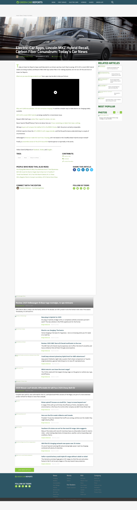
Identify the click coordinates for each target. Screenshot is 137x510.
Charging (55, 478)
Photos (69, 478)
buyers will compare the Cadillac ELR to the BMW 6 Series (39, 127)
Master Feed (83, 480)
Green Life (99, 2)
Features (55, 496)
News (53, 2)
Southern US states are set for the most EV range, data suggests (63, 428)
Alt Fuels (55, 492)
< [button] (114, 112)
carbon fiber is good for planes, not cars (43, 119)
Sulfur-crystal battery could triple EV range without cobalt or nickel (64, 456)
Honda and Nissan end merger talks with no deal (116, 74)
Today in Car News (27, 15)
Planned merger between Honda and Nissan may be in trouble (115, 81)
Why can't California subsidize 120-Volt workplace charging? (34, 108)
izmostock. (80, 499)
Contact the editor (68, 161)
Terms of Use (98, 485)
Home (17, 15)
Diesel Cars (56, 494)
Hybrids (83, 2)
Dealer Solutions (71, 487)
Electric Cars (73, 2)
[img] (74, 169)
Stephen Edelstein (26, 56)
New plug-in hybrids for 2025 (51, 317)
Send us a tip (67, 156)
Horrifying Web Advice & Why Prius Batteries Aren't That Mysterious (37, 169)
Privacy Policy (98, 492)
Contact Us (97, 480)
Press (95, 483)
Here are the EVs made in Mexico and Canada (57, 415)
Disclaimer (97, 487)
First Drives (62, 2)
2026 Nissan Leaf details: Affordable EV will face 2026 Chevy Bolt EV (45, 387)
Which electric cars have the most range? (55, 369)
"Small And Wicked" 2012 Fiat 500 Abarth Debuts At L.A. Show (35, 174)
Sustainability (56, 483)
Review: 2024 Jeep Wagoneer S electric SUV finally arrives (113, 87)
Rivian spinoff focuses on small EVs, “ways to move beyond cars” (64, 402)
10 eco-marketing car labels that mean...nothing (65, 123)
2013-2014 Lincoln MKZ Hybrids (26, 115)
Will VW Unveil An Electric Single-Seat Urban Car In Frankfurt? (35, 172)
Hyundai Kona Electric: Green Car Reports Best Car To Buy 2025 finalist (113, 100)
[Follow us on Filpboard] (88, 188)
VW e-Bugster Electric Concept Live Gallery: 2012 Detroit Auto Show (37, 177)
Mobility (55, 480)
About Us (96, 478)
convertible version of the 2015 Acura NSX (35, 141)
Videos (68, 480)
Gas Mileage (56, 485)
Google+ (49, 149)
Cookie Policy (97, 490)
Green (19, 158)
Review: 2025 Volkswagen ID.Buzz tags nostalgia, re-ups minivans (44, 302)
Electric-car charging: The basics (52, 330)
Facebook (36, 149)
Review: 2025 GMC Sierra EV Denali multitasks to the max (61, 343)
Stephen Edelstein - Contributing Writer (32, 188)
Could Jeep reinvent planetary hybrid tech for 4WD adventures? (63, 356)
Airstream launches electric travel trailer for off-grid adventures (113, 68)
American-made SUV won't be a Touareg (37, 137)
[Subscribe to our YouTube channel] (84, 188)
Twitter (42, 149)
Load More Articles (24, 470)
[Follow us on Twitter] (77, 188)
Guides (91, 2)
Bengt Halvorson (20, 305)
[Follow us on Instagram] (81, 188)
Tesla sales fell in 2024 (117, 93)
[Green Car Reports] (29, 2)
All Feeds (82, 478)
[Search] (116, 2)
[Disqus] (55, 219)
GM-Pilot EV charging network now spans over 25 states (60, 443)
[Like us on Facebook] (74, 188)
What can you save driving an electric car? (28, 76)
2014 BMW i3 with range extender (44, 131)
